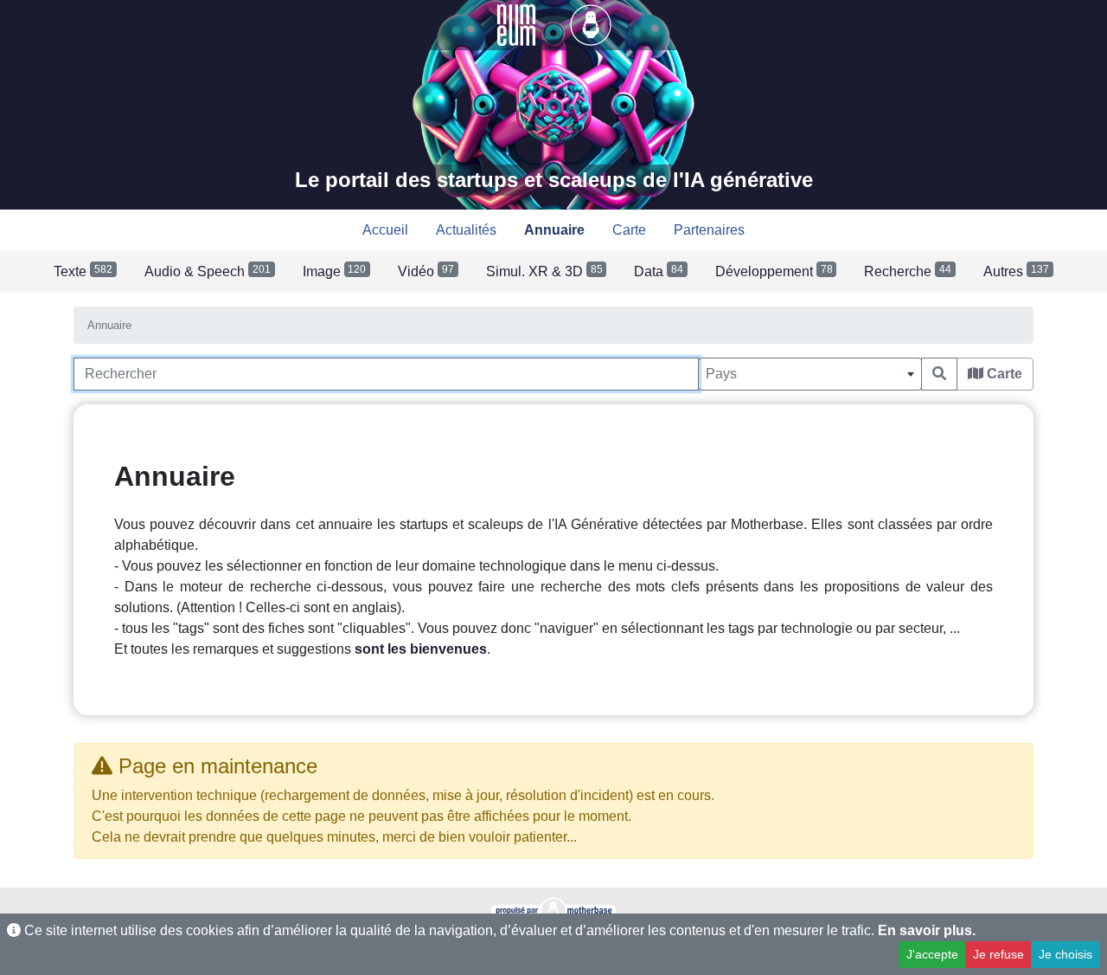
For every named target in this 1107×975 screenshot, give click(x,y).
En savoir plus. (927, 930)
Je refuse (998, 954)
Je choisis (1065, 954)
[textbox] (810, 374)
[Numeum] (518, 23)
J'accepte (932, 954)
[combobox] (810, 374)
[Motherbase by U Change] (590, 23)
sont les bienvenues (421, 649)
